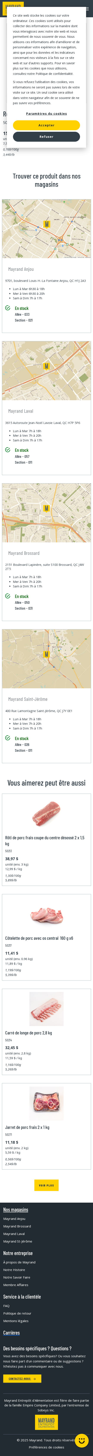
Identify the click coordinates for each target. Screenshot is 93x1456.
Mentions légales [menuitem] (16, 1321)
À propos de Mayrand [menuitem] (19, 1262)
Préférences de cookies (46, 1447)
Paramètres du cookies (46, 113)
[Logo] (46, 1422)
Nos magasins (15, 1209)
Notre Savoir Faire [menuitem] (16, 1277)
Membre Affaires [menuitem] (15, 1285)
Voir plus (46, 1185)
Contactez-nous (20, 1378)
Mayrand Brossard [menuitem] (17, 1226)
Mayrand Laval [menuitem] (14, 1234)
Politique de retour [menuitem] (17, 1313)
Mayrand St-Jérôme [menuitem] (17, 1241)
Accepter (46, 125)
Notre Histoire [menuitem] (14, 1270)
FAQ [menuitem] (6, 1306)
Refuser (46, 137)
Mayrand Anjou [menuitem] (14, 1218)
